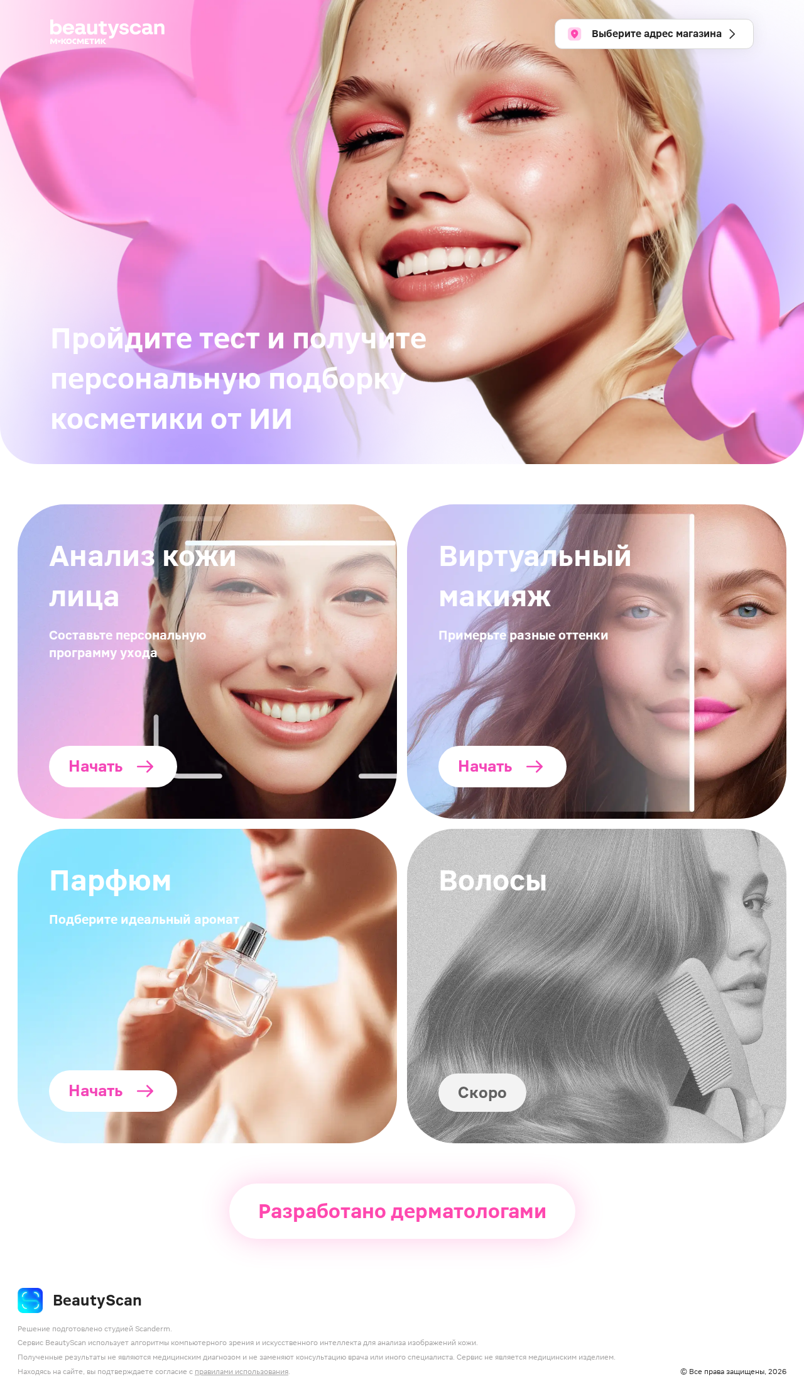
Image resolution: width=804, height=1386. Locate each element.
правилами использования (241, 1371)
